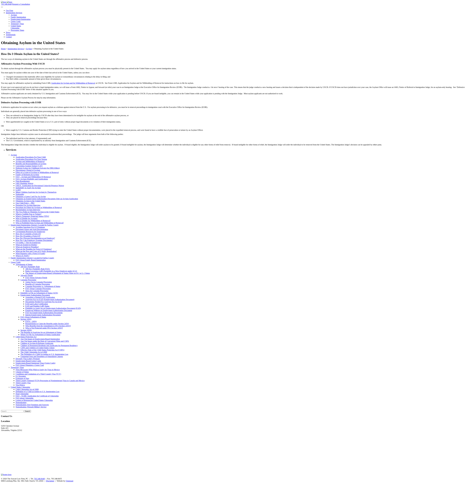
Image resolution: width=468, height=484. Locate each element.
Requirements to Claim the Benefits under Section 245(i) (47, 324)
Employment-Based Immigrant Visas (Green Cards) (35, 363)
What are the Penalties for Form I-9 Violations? (34, 249)
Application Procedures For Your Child (31, 157)
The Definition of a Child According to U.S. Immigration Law (44, 354)
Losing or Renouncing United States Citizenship (34, 400)
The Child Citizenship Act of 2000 (33, 352)
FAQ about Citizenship (24, 398)
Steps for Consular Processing (36, 291)
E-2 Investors (21, 376)
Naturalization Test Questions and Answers (32, 405)
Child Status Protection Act (26, 337)
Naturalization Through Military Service (31, 407)
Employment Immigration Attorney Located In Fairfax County (35, 225)
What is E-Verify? (22, 256)
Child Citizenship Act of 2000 (27, 389)
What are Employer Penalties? (27, 247)
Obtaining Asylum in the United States (30, 201)
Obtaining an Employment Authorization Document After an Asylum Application (47, 199)
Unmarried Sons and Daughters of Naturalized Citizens (41, 356)
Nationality (20, 194)
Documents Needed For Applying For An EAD (43, 302)
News (8, 32)
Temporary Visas (17, 24)
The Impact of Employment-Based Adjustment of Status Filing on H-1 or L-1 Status (57, 273)
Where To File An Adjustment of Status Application (40, 335)
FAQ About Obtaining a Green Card (30, 365)
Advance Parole (26, 275)
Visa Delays (20, 385)
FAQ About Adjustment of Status (33, 317)
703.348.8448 (6, 4)
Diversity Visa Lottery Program (28, 359)
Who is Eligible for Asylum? (27, 218)
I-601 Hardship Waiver (24, 183)
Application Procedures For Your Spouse (31, 159)
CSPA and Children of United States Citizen (37, 348)
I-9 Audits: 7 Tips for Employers (28, 243)
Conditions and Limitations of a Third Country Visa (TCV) (38, 374)
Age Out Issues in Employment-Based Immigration (40, 339)
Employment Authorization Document (35, 295)
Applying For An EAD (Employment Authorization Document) (49, 299)
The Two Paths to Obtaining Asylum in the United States (37, 212)
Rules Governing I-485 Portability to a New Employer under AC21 (51, 271)
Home (3, 49)
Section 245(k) (26, 330)
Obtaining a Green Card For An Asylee (31, 196)
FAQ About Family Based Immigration (31, 260)
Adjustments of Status (24, 264)
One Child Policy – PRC (25, 203)
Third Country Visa (23, 383)
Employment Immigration (20, 19)
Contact (9, 37)
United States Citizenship (16, 27)
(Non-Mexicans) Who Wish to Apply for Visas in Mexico (38, 370)
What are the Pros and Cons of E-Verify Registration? (36, 251)
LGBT (18, 190)
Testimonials (10, 35)
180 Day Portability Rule (30, 267)
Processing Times (17, 30)
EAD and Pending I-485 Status (37, 306)
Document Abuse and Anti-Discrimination (32, 229)
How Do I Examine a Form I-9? (28, 236)
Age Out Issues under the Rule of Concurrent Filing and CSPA (44, 341)
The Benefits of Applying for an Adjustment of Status (41, 332)
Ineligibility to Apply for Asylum (28, 188)
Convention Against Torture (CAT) (29, 166)
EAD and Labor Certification (36, 304)
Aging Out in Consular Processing (38, 282)
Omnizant (69, 481)
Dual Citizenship (22, 394)
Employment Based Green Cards (28, 361)
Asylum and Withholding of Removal (30, 161)
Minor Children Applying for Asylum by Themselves (36, 192)
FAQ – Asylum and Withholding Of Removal (33, 177)
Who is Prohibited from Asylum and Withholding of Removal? (40, 223)
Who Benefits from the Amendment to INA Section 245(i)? (48, 326)
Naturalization (21, 402)
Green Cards (15, 21)
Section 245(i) (25, 319)
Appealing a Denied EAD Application (40, 297)
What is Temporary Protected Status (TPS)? (32, 216)
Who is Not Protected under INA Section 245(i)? (44, 328)
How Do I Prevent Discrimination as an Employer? (35, 238)
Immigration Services (14, 13)
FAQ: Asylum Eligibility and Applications (32, 179)
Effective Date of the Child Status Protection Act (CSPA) (42, 350)
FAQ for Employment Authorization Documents (44, 313)
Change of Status (22, 372)
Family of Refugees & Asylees (27, 175)
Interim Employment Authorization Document (43, 315)
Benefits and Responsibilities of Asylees (31, 164)
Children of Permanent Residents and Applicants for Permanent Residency (49, 345)
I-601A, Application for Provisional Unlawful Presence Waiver (40, 186)
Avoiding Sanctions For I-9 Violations (30, 227)
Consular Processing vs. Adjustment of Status (42, 286)
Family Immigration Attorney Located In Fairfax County (32, 258)
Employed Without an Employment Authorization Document (48, 310)
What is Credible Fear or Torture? (28, 214)
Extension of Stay (22, 378)
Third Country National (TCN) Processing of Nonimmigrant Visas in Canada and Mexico (50, 381)
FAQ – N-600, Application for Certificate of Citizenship (37, 396)
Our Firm (9, 10)
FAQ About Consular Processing (38, 289)
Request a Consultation (21, 4)
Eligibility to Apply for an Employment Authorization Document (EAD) (53, 308)
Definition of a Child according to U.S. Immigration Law (37, 392)
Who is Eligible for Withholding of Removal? (33, 221)
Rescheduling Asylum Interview (28, 210)
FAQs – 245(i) (31, 321)
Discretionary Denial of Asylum (28, 170)
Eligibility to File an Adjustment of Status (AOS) (39, 293)
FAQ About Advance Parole (36, 278)
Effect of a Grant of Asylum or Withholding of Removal (37, 172)
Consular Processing (28, 280)
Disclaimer (50, 481)
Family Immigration (18, 17)
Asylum (14, 15)
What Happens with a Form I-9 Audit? (30, 253)
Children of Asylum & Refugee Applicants (36, 343)
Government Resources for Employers (30, 232)
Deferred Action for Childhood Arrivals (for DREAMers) (38, 168)
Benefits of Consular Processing (37, 284)
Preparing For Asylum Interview (28, 205)
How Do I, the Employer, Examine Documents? (34, 240)
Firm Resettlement (23, 181)
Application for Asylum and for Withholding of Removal (73, 83)
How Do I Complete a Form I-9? (28, 234)
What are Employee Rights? (26, 245)
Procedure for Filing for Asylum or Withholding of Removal (39, 207)
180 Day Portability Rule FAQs (37, 269)
